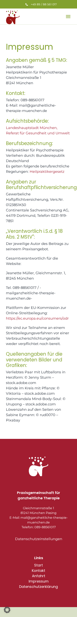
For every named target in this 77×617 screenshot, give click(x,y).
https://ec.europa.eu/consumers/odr (37, 318)
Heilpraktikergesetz (47, 171)
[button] (7, 610)
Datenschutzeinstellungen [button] (38, 539)
